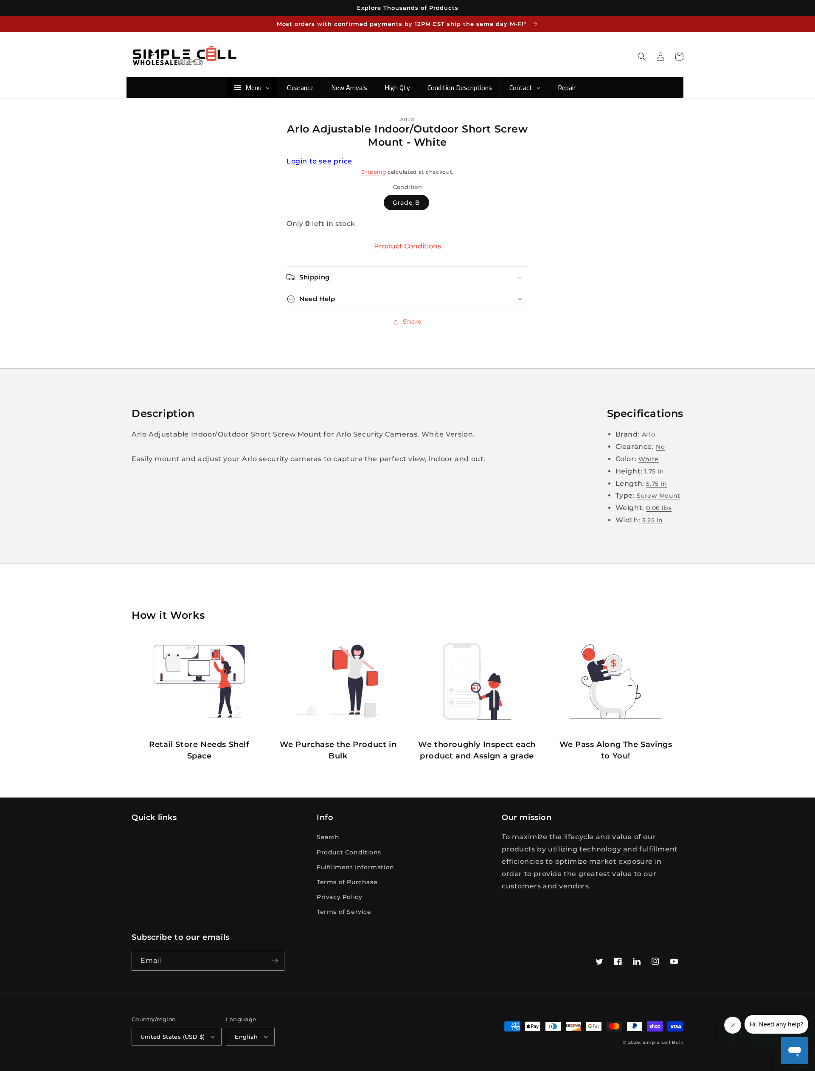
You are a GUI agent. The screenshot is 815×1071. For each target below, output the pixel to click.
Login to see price (319, 161)
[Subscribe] (274, 961)
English (246, 1036)
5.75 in (656, 484)
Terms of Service (344, 912)
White (648, 459)
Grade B (406, 202)
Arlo (648, 434)
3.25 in (652, 520)
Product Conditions (407, 246)
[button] (641, 56)
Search (328, 837)
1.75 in (654, 471)
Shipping (373, 172)
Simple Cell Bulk (663, 1042)
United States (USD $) (173, 1036)
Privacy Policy (339, 897)
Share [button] (412, 321)
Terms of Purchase (347, 882)
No (660, 447)
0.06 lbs (659, 508)
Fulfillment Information (355, 867)
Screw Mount (658, 495)
